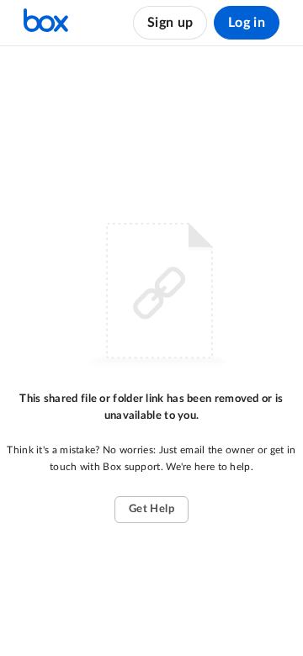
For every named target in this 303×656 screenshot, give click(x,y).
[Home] (46, 22)
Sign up (170, 22)
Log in (246, 22)
